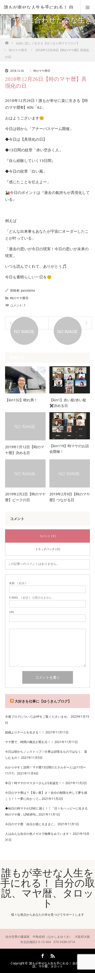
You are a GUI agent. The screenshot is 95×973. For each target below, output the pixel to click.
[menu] (88, 7)
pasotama (28, 290)
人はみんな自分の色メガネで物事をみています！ (38, 834)
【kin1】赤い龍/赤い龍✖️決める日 (67, 403)
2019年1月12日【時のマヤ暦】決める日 (24, 449)
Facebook (42, 955)
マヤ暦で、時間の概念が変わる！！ (29, 742)
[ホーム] (6, 41)
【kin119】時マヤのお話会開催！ (69, 448)
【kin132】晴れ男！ (21, 400)
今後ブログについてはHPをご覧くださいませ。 (37, 716)
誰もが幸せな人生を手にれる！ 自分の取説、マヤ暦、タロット (47, 888)
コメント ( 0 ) (47, 536)
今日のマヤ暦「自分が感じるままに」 (31, 824)
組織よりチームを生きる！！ (25, 732)
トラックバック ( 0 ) (47, 549)
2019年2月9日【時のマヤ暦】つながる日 (69, 497)
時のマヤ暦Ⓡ (41, 70)
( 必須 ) (17, 583)
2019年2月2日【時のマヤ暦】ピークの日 (25, 497)
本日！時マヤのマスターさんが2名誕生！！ (35, 783)
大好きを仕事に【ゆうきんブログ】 (43, 701)
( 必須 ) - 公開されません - (31, 597)
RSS (52, 955)
